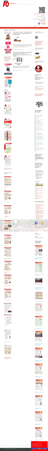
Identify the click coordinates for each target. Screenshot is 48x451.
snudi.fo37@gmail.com (42, 20)
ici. (35, 33)
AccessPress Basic (14, 448)
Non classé (23, 49)
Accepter (34, 448)
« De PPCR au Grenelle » (7, 201)
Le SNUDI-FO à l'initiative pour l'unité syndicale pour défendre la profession (8, 169)
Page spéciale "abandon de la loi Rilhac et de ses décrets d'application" (39, 344)
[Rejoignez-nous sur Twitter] (42, 23)
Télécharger (37, 53)
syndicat (22, 70)
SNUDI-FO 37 (13, 3)
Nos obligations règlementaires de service (39, 258)
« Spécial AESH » (6, 231)
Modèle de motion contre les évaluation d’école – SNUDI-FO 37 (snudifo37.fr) (39, 218)
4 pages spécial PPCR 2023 (38, 328)
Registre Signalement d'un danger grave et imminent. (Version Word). (40, 209)
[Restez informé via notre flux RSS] (44, 23)
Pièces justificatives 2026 (40, 134)
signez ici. (36, 49)
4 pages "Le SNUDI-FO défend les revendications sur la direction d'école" (39, 288)
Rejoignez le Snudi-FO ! (42, 21)
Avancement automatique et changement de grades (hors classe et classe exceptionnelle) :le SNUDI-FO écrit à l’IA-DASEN (22, 54)
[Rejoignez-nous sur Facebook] (39, 23)
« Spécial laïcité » (6, 245)
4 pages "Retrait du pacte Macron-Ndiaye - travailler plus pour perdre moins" (8, 358)
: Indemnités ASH (38, 301)
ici (41, 174)
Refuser (39, 448)
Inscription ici (36, 45)
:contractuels (38, 313)
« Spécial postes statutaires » (7, 285)
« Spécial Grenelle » (6, 325)
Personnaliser (44, 448)
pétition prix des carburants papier (38, 52)
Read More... (31, 49)
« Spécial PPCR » (6, 187)
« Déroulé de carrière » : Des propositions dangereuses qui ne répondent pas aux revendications (22, 33)
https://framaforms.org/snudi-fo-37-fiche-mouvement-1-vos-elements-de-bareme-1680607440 (39, 89)
